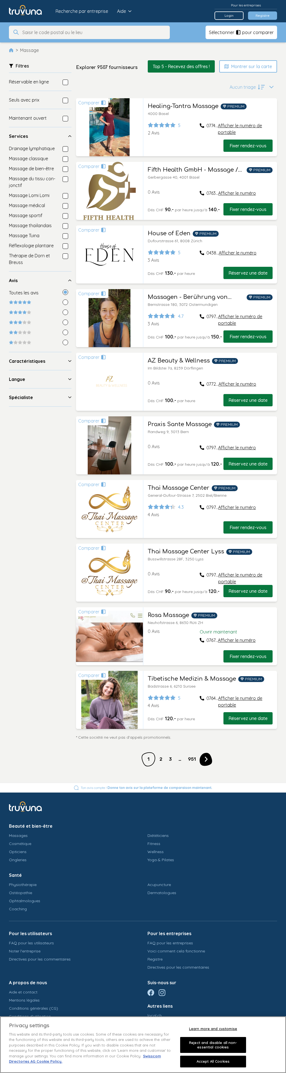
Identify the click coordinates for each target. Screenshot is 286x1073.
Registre (263, 15)
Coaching (18, 908)
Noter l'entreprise (24, 951)
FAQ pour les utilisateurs (31, 942)
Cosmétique (20, 843)
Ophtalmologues (24, 900)
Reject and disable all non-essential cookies (213, 1044)
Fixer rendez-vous (248, 145)
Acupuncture (159, 884)
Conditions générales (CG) (33, 1008)
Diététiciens (158, 835)
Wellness (155, 851)
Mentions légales (24, 1000)
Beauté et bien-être (31, 826)
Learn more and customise (213, 1028)
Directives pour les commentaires (40, 959)
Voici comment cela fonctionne (176, 951)
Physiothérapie (23, 884)
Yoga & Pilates (160, 859)
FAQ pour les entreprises (170, 942)
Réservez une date (248, 273)
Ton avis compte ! (146, 788)
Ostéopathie (20, 892)
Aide (121, 11)
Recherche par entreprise (82, 11)
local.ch (154, 1015)
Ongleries (18, 859)
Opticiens (18, 851)
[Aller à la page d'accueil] (29, 11)
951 (192, 759)
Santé (15, 875)
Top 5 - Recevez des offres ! (181, 66)
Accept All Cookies (213, 1061)
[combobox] (94, 32)
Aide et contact (23, 992)
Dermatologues (161, 892)
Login (229, 15)
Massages (18, 835)
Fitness (153, 843)
